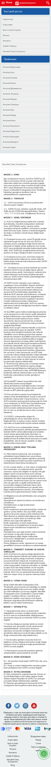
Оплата (13, 749)
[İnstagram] (25, 706)
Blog (13, 765)
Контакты (13, 752)
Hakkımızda (13, 736)
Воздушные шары (38, 736)
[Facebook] (8, 706)
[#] (25, 3)
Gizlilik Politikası (13, 756)
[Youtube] (34, 706)
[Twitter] (17, 706)
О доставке (13, 740)
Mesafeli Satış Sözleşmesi (13, 760)
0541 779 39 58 (11, 213)
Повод (38, 740)
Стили (38, 743)
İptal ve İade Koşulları (13, 744)
